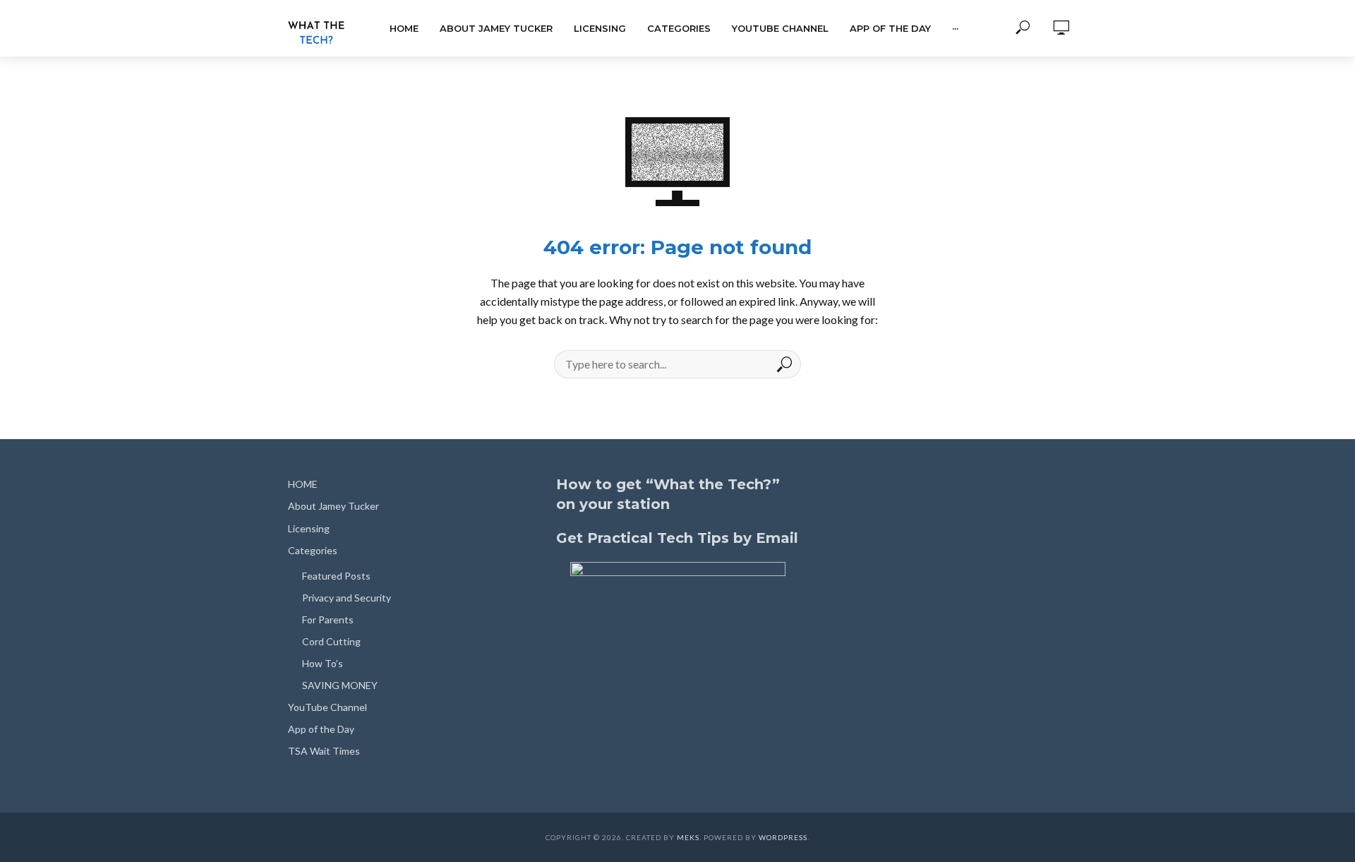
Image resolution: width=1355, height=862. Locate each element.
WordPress (783, 837)
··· (955, 28)
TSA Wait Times (324, 751)
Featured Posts (336, 576)
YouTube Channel (780, 28)
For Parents (328, 619)
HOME (404, 28)
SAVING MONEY (340, 685)
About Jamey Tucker (496, 28)
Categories (679, 28)
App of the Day (890, 28)
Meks (688, 837)
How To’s (322, 663)
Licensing (600, 28)
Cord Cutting (331, 641)
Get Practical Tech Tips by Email (677, 537)
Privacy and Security (346, 598)
